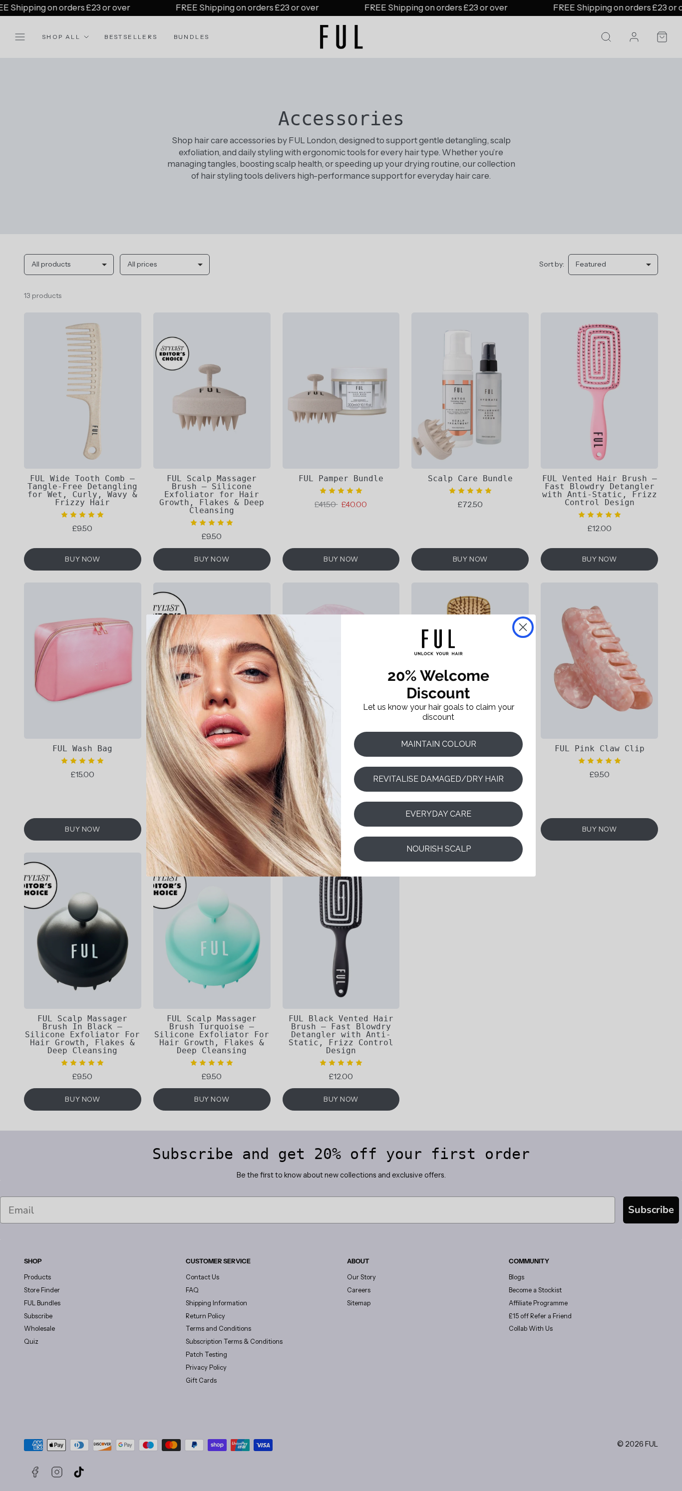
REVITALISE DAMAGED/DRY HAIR (438, 779)
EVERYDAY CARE (438, 814)
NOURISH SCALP (438, 849)
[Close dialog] (523, 627)
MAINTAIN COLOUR (438, 744)
